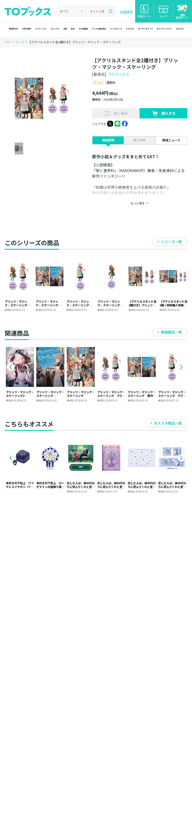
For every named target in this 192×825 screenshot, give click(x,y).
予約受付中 (13, 28)
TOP (8, 42)
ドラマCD (130, 28)
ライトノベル (40, 28)
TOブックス (119, 74)
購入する (169, 113)
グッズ (20, 42)
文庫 (65, 28)
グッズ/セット (116, 28)
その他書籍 (83, 28)
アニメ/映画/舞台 (99, 28)
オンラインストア (164, 28)
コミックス (54, 28)
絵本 (73, 28)
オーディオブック (145, 28)
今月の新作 (26, 28)
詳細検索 (126, 11)
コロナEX (179, 28)
